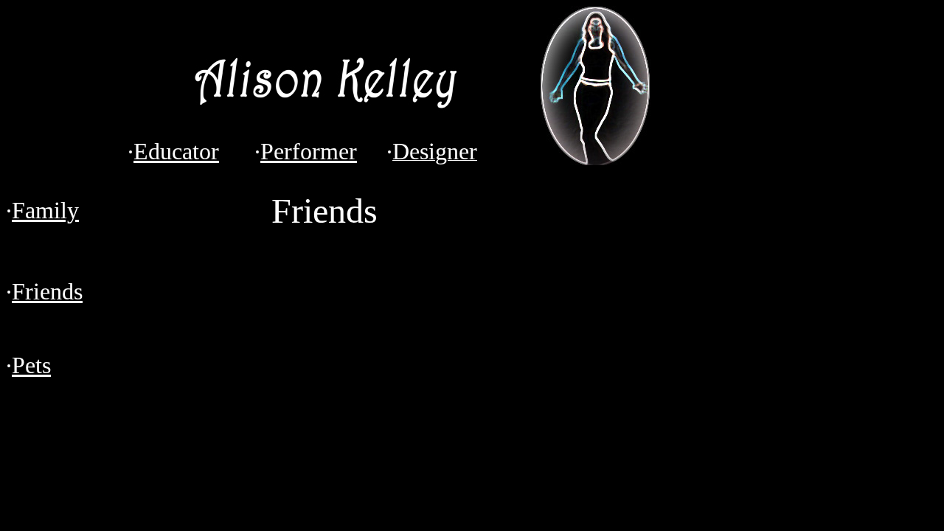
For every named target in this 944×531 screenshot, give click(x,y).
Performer (308, 151)
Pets (31, 365)
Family (45, 210)
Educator (176, 151)
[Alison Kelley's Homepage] (324, 129)
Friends (47, 291)
